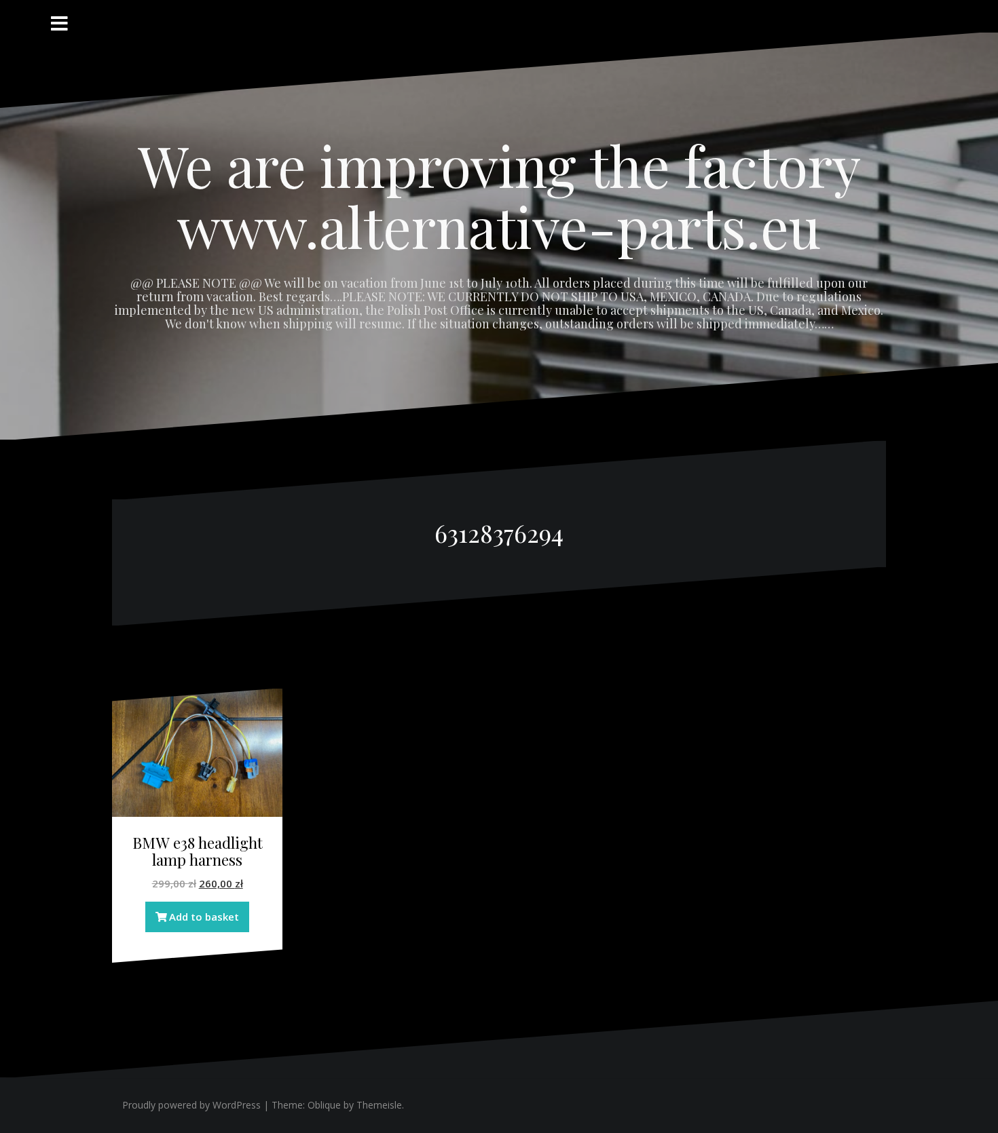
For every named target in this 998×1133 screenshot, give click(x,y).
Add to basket (204, 916)
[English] (863, 13)
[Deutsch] (879, 13)
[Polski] (846, 13)
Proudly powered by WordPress (191, 1104)
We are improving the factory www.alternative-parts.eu (499, 195)
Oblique (324, 1104)
